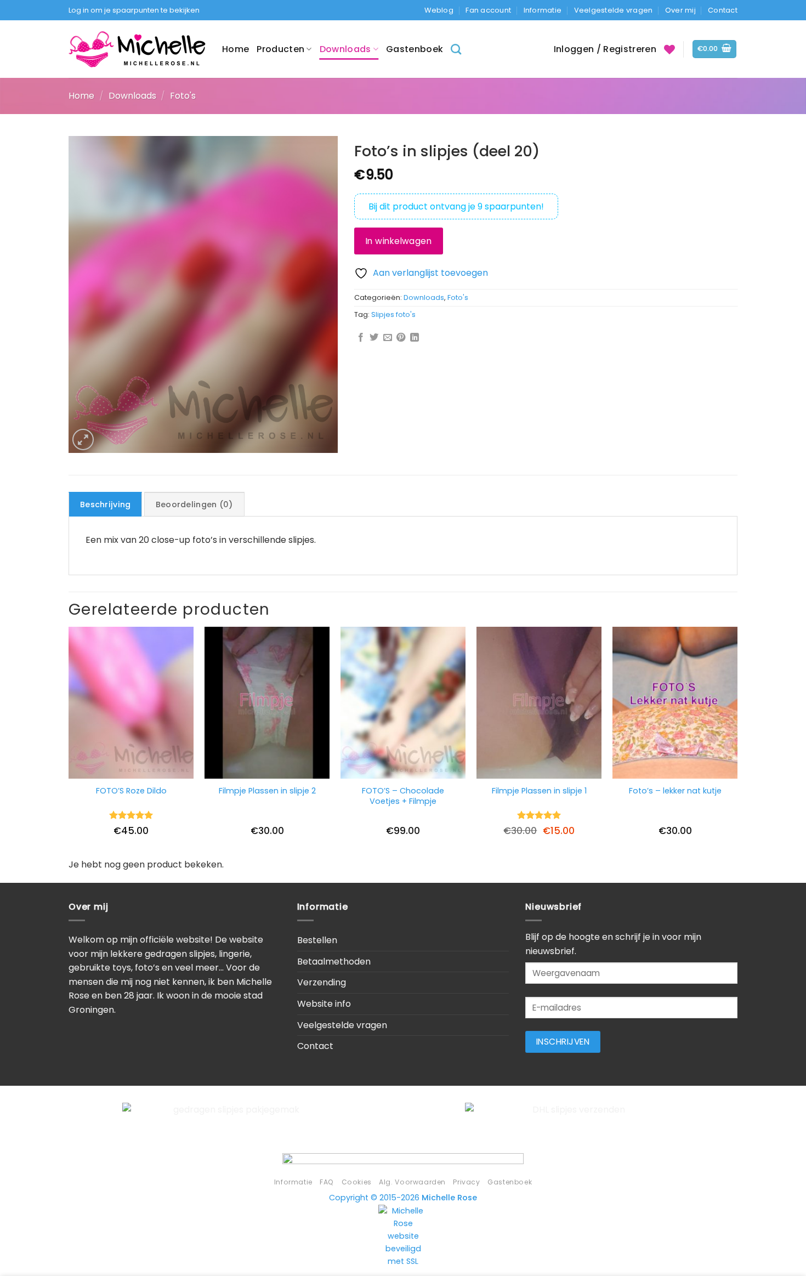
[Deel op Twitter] (374, 338)
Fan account (488, 10)
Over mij (680, 10)
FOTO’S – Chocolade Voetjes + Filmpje (403, 796)
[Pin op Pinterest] (400, 338)
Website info (324, 1003)
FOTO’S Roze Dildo (131, 791)
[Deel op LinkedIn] (414, 338)
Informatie (543, 10)
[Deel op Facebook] (360, 338)
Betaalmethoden (334, 961)
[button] (715, 49)
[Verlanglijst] (669, 49)
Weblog (438, 10)
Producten (280, 49)
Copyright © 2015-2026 (403, 1197)
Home (235, 49)
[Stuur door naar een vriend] (387, 338)
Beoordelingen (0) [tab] (194, 504)
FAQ (327, 1182)
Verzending (321, 982)
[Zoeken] (456, 49)
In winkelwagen (399, 241)
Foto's (183, 95)
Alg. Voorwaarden (412, 1182)
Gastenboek (414, 49)
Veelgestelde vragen (613, 10)
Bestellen (317, 940)
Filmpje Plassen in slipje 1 (539, 791)
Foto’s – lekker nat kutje (675, 791)
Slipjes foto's (393, 314)
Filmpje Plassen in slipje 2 (267, 791)
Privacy (466, 1182)
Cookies (357, 1182)
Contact (722, 10)
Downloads (345, 49)
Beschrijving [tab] (105, 504)
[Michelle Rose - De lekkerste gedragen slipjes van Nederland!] (137, 49)
